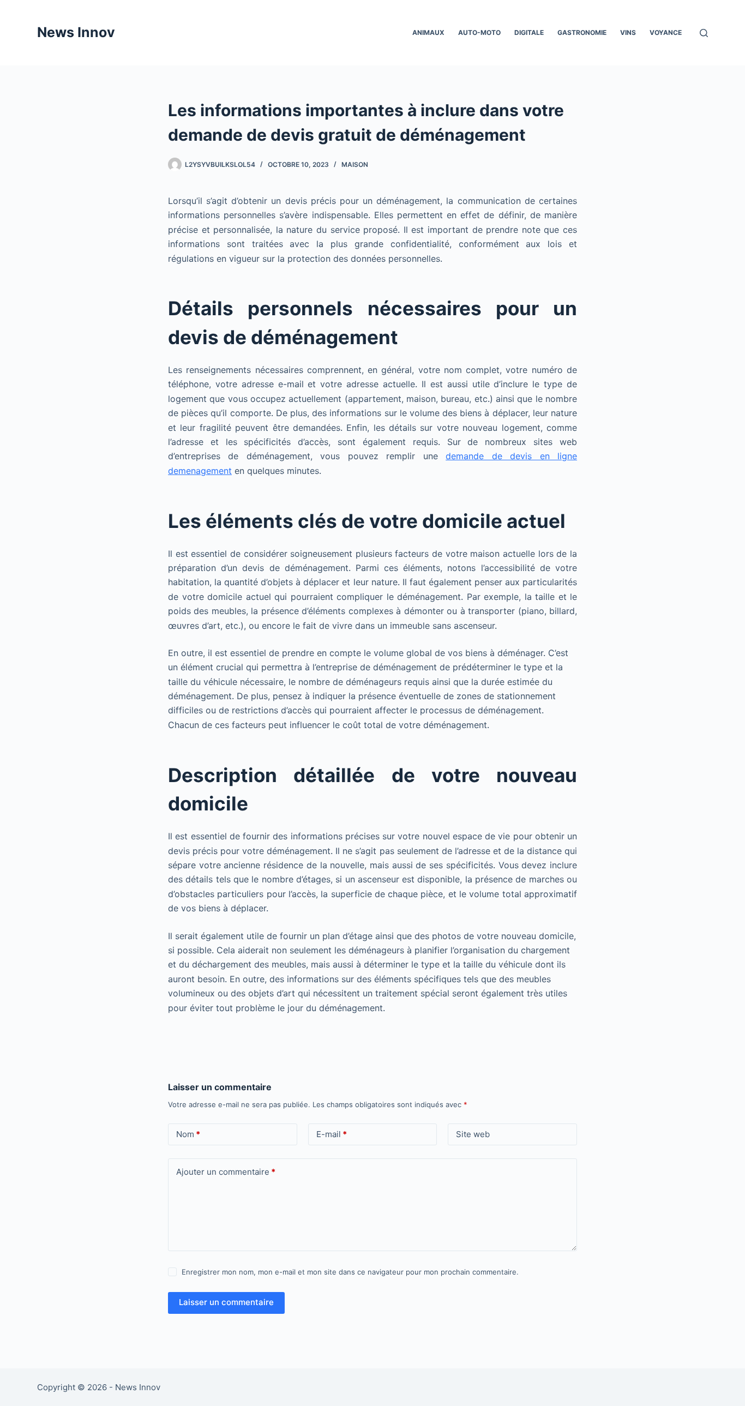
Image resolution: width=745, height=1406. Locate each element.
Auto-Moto (479, 32)
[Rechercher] (704, 33)
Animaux (428, 32)
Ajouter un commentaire (225, 1172)
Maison (354, 164)
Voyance (666, 32)
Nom (188, 1134)
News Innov (76, 32)
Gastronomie (581, 32)
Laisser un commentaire (226, 1302)
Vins (628, 32)
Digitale (529, 32)
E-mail (331, 1134)
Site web (473, 1134)
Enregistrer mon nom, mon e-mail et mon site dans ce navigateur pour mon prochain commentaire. (350, 1271)
